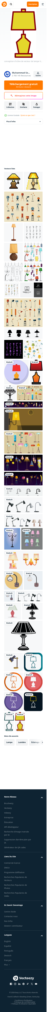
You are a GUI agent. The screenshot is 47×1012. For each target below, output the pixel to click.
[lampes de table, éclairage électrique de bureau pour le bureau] (23, 632)
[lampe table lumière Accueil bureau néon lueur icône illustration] (13, 430)
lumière (22, 989)
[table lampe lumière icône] (14, 798)
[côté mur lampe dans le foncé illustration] (23, 546)
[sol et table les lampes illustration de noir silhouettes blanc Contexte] (24, 494)
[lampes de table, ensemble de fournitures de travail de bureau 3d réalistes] (17, 765)
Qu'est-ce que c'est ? (27, 115)
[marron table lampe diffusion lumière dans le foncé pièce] (13, 293)
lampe (9, 989)
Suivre (38, 75)
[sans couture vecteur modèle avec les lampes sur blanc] (13, 450)
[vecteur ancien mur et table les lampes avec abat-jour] (23, 709)
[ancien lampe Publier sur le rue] (12, 665)
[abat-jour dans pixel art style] (13, 183)
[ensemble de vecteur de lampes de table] (14, 688)
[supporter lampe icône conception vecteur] (13, 849)
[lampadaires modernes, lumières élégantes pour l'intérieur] (23, 569)
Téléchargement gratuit (24, 85)
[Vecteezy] (4, 4)
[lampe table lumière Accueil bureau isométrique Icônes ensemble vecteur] (13, 274)
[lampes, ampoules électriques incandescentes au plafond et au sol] (23, 531)
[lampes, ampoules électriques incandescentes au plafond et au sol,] (17, 519)
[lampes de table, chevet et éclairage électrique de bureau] (23, 647)
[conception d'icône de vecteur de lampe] (16, 473)
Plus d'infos (11, 123)
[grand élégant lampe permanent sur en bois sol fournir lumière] (13, 254)
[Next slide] (37, 989)
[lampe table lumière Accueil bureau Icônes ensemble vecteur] (31, 351)
